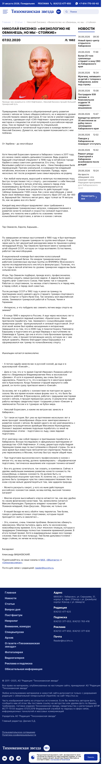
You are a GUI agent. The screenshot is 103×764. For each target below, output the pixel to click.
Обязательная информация (23, 669)
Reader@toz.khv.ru (63, 640)
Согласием (55, 760)
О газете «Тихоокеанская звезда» (22, 645)
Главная (6, 22)
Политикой (65, 760)
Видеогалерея (14, 657)
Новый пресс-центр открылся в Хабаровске (88, 43)
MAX (42, 559)
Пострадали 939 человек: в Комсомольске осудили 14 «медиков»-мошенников (87, 101)
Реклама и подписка (18, 663)
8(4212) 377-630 (81, 631)
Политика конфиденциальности (19, 735)
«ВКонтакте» (53, 559)
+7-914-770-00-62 (89, 3)
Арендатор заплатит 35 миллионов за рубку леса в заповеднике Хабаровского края (89, 123)
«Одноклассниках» (12, 562)
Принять (91, 757)
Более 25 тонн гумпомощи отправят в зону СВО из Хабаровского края (89, 61)
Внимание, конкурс (18, 626)
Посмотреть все (91, 197)
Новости (10, 598)
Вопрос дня (12, 609)
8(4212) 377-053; (62, 621)
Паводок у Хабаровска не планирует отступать (89, 141)
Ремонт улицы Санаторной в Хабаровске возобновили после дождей (88, 159)
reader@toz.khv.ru (44, 568)
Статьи (19, 22)
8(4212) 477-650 (62, 3)
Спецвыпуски (14, 632)
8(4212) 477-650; (62, 631)
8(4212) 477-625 (62, 611)
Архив (9, 637)
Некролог (11, 620)
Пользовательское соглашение (18, 732)
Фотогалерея (14, 652)
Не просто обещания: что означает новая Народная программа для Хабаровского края (89, 181)
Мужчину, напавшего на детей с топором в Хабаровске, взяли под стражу (89, 80)
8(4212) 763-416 (81, 621)
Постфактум (13, 615)
